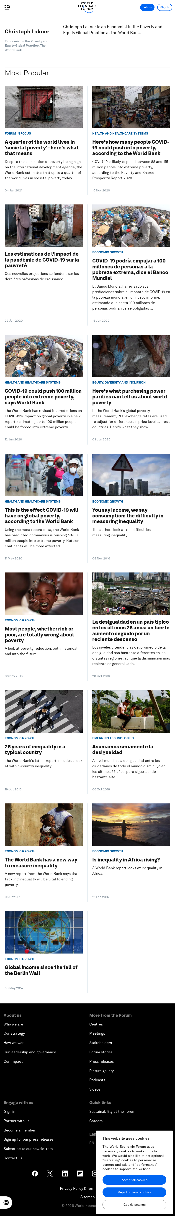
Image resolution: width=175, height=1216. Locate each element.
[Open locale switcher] (6, 1202)
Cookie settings (135, 1204)
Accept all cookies (134, 1180)
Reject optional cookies (134, 1192)
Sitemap (87, 1197)
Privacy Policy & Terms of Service (87, 1188)
